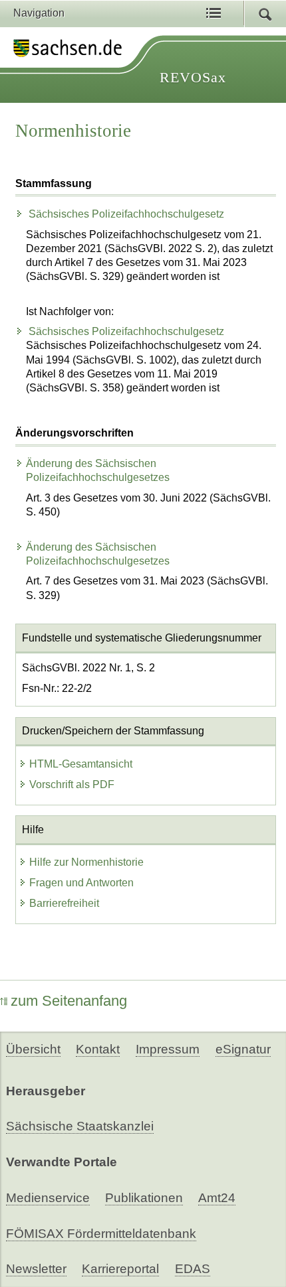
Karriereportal (120, 1269)
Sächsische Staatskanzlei (80, 1126)
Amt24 (216, 1198)
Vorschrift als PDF (71, 784)
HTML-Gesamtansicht (80, 764)
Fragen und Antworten (81, 882)
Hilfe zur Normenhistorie (86, 862)
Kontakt (98, 1049)
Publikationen (144, 1198)
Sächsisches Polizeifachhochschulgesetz (125, 214)
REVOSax (193, 77)
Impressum (168, 1049)
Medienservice (48, 1198)
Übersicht (33, 1049)
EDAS (192, 1269)
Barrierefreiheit (64, 903)
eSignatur (243, 1049)
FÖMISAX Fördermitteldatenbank (101, 1234)
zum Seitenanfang (69, 1000)
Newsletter (36, 1269)
